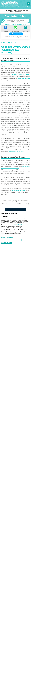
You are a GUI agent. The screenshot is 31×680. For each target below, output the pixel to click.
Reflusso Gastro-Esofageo (21, 74)
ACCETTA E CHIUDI (7, 237)
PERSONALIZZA (6, 243)
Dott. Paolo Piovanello (19, 190)
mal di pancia (26, 78)
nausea (19, 78)
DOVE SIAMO (17, 34)
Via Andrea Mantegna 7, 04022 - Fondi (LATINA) (15, 20)
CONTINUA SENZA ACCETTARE (11, 240)
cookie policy (18, 224)
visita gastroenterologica (16, 151)
